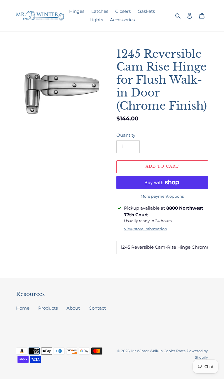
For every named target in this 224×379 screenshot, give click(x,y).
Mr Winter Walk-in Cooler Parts (158, 351)
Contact (97, 308)
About (73, 308)
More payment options (162, 196)
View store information (145, 229)
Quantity (125, 135)
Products (48, 308)
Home (22, 308)
